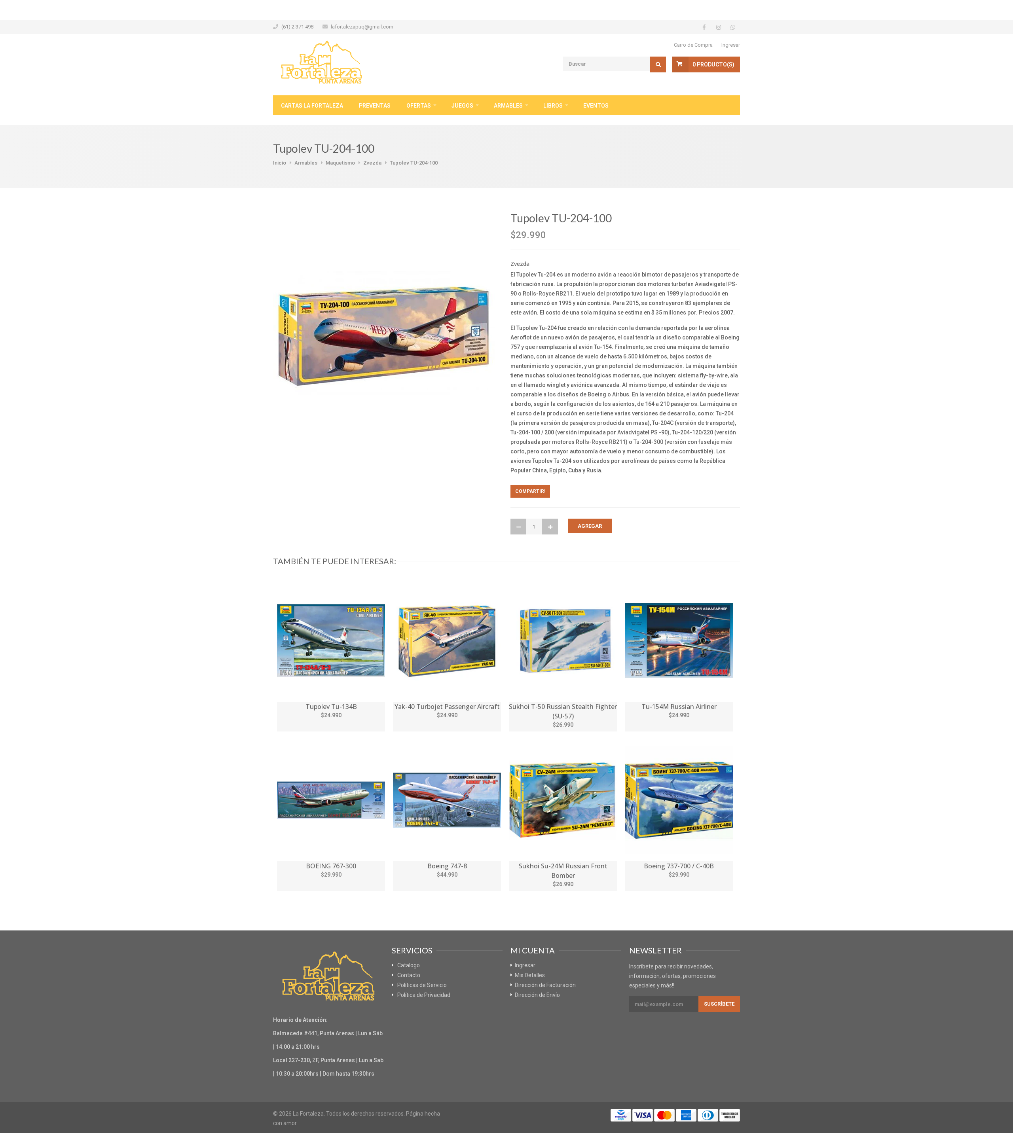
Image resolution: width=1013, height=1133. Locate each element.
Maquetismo (340, 163)
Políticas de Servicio (422, 985)
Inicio (279, 163)
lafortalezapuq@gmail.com (362, 27)
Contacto (408, 975)
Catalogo (408, 965)
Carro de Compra (693, 45)
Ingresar (730, 45)
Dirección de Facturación (545, 985)
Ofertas (418, 105)
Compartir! (530, 491)
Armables (508, 105)
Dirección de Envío (537, 995)
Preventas (375, 105)
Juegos (462, 105)
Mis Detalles (530, 975)
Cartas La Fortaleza (312, 105)
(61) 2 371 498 (297, 27)
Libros (553, 105)
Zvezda (372, 163)
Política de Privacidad (423, 995)
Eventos (596, 105)
